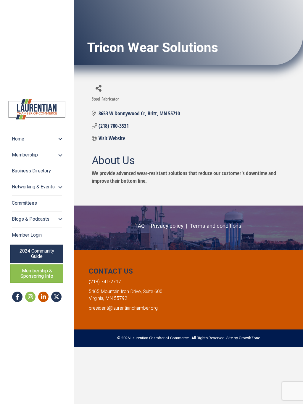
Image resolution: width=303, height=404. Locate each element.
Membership (25, 155)
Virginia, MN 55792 (108, 298)
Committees (24, 203)
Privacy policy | (170, 226)
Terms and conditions (215, 226)
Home (18, 139)
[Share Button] (98, 88)
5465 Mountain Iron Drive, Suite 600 (125, 291)
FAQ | (143, 226)
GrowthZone (249, 338)
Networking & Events (33, 186)
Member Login (27, 235)
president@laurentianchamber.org (123, 308)
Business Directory (31, 170)
